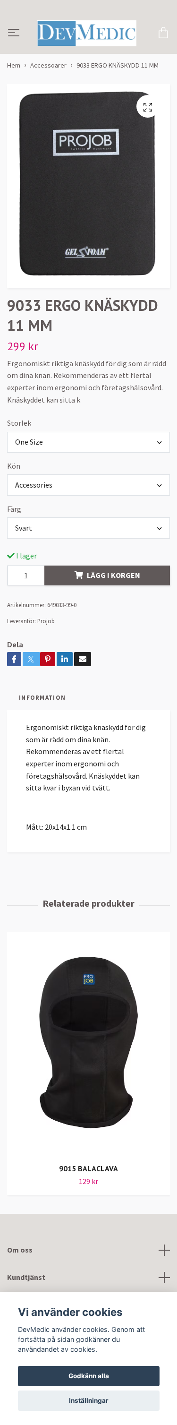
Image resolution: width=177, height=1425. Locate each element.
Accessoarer (48, 105)
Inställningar (89, 1400)
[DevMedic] (84, 53)
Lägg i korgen (113, 615)
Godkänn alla (88, 1376)
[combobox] (88, 482)
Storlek (19, 463)
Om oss (20, 1290)
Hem (13, 105)
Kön (13, 506)
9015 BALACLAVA (88, 1208)
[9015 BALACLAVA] (88, 1084)
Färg (14, 548)
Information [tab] (42, 737)
